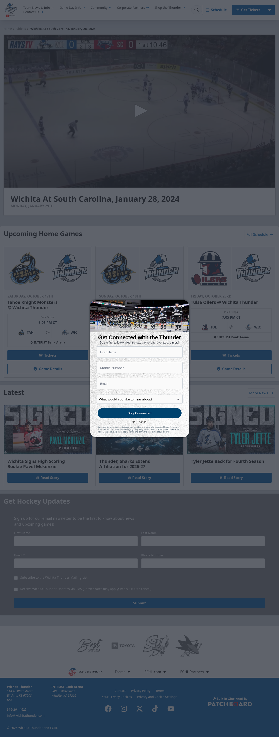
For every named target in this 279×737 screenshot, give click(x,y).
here (166, 431)
